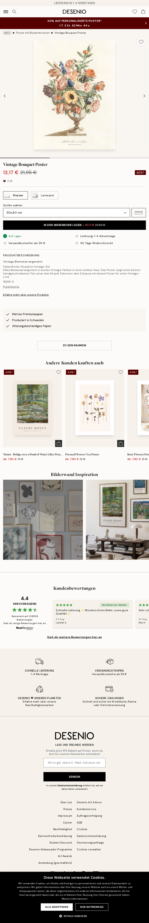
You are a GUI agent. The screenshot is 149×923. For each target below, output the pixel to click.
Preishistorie (11, 286)
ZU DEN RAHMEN (74, 345)
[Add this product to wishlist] (141, 41)
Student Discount (60, 842)
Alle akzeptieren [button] (56, 907)
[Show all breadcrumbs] (7, 33)
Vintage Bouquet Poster (70, 32)
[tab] (25, 156)
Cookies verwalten (89, 849)
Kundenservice (86, 809)
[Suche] (14, 11)
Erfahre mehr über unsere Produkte (26, 294)
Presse (67, 809)
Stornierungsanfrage (90, 842)
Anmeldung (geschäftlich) (55, 863)
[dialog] (74, 897)
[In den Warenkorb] (58, 443)
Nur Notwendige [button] (92, 907)
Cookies (82, 829)
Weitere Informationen (74, 898)
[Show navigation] (6, 11)
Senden (74, 776)
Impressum (65, 815)
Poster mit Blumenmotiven (33, 32)
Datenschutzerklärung (69, 785)
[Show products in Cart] (143, 11)
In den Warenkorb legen (75, 225)
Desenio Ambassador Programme (50, 849)
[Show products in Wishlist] (134, 11)
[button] (139, 212)
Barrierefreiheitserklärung (55, 836)
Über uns (66, 802)
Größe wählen (13, 205)
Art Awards (65, 856)
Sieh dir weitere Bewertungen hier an (74, 637)
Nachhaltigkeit (62, 829)
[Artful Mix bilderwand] (43, 520)
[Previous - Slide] (5, 96)
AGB (79, 822)
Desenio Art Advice (89, 802)
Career (67, 822)
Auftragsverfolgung (89, 815)
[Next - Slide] (144, 96)
